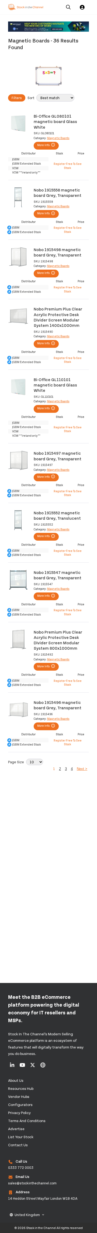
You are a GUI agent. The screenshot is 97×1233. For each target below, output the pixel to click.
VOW (15, 168)
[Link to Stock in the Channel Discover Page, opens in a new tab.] (43, 1067)
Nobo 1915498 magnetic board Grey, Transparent (57, 252)
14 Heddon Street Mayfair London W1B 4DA (43, 1198)
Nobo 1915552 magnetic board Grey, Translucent (57, 515)
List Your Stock (20, 1136)
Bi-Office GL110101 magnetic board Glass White (55, 385)
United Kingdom (27, 1215)
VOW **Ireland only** (26, 172)
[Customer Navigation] (48, 26)
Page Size (16, 762)
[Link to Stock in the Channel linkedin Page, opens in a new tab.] (12, 1067)
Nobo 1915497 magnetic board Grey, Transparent (57, 455)
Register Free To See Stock (68, 165)
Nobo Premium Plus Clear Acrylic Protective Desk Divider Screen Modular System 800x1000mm (58, 640)
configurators (20, 1104)
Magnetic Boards (58, 138)
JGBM (15, 159)
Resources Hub (20, 1088)
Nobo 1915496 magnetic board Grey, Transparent (57, 705)
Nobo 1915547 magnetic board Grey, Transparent (57, 575)
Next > (82, 769)
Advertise (16, 1128)
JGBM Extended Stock (26, 163)
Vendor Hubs (18, 1096)
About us (15, 1080)
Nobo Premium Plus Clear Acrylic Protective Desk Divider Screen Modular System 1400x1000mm (58, 317)
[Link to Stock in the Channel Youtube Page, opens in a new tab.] (22, 1067)
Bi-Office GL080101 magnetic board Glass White (55, 121)
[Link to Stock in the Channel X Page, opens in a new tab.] (33, 1067)
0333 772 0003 (20, 1167)
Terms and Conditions (27, 1120)
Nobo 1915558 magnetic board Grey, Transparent (57, 192)
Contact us (18, 1144)
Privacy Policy (19, 1112)
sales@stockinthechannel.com (32, 1183)
